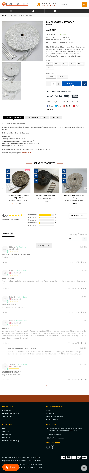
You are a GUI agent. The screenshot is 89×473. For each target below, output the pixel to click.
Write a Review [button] (79, 216)
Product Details (13, 117)
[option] (16, 188)
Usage (56, 117)
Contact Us (6, 437)
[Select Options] (8, 176)
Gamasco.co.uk (26, 153)
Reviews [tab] (6, 233)
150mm (50, 68)
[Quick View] (8, 181)
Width (48, 61)
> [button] (50, 385)
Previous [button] (3, 188)
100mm (80, 64)
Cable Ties (50, 73)
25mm (50, 64)
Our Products (6, 434)
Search (48, 410)
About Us (5, 431)
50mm (72, 64)
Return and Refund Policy (10, 413)
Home (4, 15)
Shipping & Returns (37, 117)
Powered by (78, 234)
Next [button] (86, 188)
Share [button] (7, 262)
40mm (65, 64)
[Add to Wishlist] (84, 83)
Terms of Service (7, 416)
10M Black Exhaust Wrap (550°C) (46, 195)
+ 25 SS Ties (62, 77)
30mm (57, 64)
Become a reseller (52, 419)
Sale (27, 170)
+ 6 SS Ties (51, 77)
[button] (82, 262)
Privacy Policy (6, 410)
